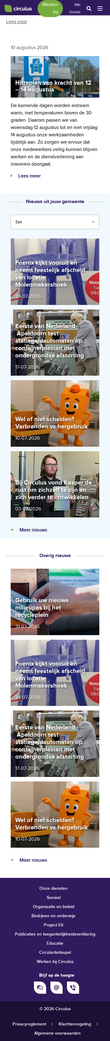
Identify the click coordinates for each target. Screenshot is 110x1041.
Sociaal (54, 897)
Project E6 (53, 925)
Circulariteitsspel (55, 952)
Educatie (55, 943)
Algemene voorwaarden (57, 1033)
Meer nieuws (32, 530)
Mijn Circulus (74, 8)
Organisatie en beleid (53, 906)
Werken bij (50, 8)
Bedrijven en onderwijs (53, 915)
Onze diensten (53, 888)
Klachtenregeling (75, 1024)
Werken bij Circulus (55, 961)
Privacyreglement (29, 1024)
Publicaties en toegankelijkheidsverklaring (55, 934)
